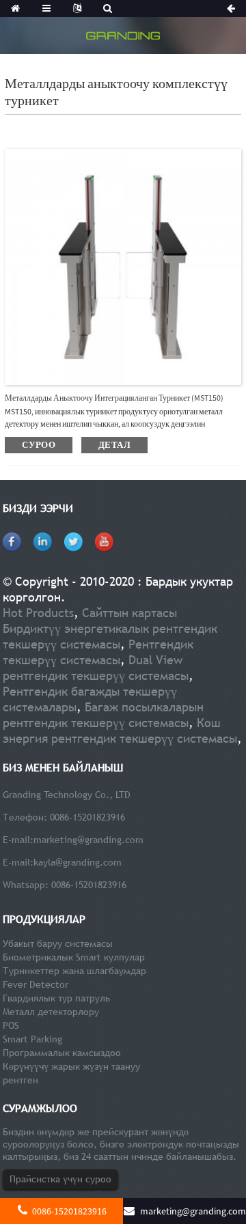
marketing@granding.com (88, 840)
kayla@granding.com (77, 862)
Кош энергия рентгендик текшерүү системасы (120, 730)
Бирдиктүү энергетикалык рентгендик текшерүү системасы (110, 636)
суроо (38, 445)
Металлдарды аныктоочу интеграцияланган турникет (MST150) (114, 398)
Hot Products (38, 613)
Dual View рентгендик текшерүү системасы (96, 667)
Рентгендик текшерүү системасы (98, 652)
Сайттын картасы (129, 613)
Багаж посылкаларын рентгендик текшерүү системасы (103, 714)
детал (114, 445)
